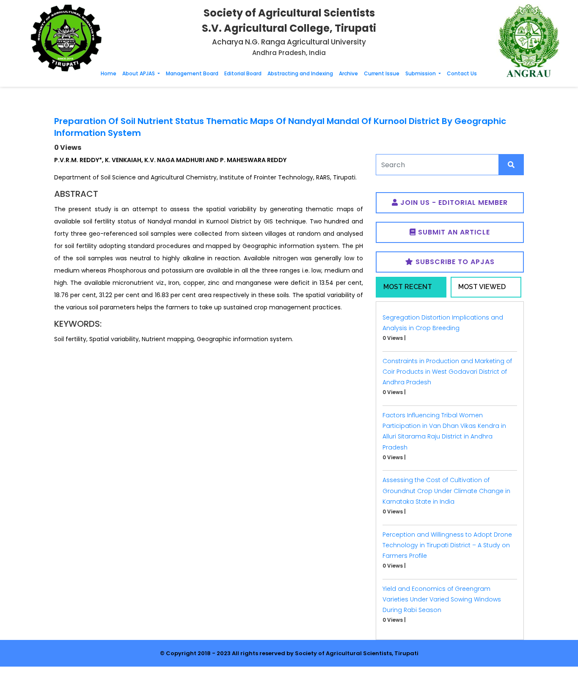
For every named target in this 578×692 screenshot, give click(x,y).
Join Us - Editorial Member (453, 202)
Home (108, 73)
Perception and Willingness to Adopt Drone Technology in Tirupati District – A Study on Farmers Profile (447, 545)
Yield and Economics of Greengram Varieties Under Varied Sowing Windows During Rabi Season (442, 599)
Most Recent (407, 287)
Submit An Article (453, 232)
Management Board (192, 73)
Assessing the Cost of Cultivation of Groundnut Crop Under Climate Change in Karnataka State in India (446, 490)
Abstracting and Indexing (300, 73)
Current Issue (381, 73)
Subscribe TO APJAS (454, 262)
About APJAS (139, 73)
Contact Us (462, 73)
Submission (421, 73)
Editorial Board (242, 73)
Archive (348, 73)
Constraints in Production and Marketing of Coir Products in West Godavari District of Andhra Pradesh (447, 371)
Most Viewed (482, 287)
